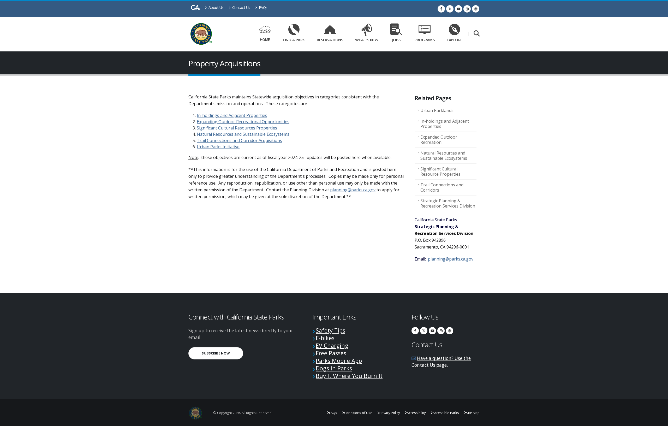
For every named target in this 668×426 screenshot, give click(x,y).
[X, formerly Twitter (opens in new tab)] (450, 9)
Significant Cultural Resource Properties (440, 171)
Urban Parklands (437, 110)
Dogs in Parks (334, 368)
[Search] (477, 34)
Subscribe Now (222, 353)
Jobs (396, 39)
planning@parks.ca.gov (352, 190)
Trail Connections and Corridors (441, 187)
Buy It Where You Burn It (349, 376)
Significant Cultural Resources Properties (237, 128)
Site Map (473, 412)
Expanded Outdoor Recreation (438, 139)
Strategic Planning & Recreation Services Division (447, 203)
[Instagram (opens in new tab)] (467, 9)
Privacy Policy (389, 412)
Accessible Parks (446, 412)
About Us (215, 7)
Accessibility (416, 412)
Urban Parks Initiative (218, 147)
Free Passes (331, 353)
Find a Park (294, 39)
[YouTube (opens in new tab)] (458, 9)
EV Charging (332, 345)
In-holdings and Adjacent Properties (444, 123)
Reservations (332, 39)
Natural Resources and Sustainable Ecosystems (243, 134)
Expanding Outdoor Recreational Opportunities (243, 122)
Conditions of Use (358, 412)
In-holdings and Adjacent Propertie (231, 115)
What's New (366, 39)
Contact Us (240, 7)
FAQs (262, 7)
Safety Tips (330, 330)
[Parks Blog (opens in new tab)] (475, 9)
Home (265, 39)
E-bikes (325, 338)
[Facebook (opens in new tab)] (441, 9)
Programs (424, 39)
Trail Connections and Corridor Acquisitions (239, 140)
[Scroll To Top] (658, 420)
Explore (454, 39)
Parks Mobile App (339, 360)
